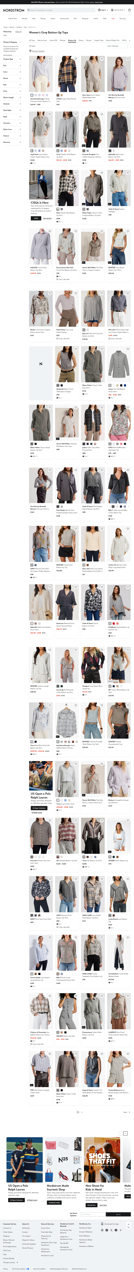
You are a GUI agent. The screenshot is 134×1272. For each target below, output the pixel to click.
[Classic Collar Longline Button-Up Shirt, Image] (93, 188)
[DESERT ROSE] (121, 444)
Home (95, 19)
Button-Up (72, 40)
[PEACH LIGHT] (62, 95)
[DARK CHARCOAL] (84, 444)
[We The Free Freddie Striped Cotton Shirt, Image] (67, 485)
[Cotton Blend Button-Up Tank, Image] (119, 665)
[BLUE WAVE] (39, 857)
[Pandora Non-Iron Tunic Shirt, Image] (41, 836)
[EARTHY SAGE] (36, 95)
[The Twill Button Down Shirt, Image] (119, 364)
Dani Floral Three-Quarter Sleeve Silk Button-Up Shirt (117, 1034)
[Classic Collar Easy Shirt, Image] (93, 364)
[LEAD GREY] (110, 151)
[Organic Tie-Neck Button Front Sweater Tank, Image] (93, 1069)
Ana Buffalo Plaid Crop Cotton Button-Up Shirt (39, 1034)
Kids (75, 19)
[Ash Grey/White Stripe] (110, 857)
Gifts (105, 19)
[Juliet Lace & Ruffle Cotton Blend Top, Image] (119, 485)
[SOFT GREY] (32, 742)
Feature (6, 136)
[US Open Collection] (41, 775)
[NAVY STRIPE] (39, 151)
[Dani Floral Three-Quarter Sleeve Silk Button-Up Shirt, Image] (119, 1011)
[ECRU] (69, 800)
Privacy (5, 1269)
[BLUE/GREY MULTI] (36, 565)
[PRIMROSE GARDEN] (110, 444)
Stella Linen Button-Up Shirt (116, 155)
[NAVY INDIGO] (114, 686)
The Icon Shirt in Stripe (39, 509)
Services (123, 19)
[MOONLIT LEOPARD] (36, 915)
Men (34, 19)
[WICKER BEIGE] (36, 623)
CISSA (36, 218)
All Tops (32, 40)
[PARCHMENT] (77, 742)
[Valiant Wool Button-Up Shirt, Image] (93, 1011)
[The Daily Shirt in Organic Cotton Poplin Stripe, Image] (93, 246)
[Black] (121, 385)
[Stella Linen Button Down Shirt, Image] (41, 602)
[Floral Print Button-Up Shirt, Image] (67, 246)
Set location (7, 55)
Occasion (6, 123)
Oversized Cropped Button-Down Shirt (40, 330)
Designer (85, 19)
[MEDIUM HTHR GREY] (58, 385)
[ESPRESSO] (88, 857)
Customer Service (9, 1224)
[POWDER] (62, 857)
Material (6, 104)
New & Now (12, 19)
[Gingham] (110, 385)
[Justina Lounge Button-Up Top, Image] (41, 665)
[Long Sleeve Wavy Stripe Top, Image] (93, 665)
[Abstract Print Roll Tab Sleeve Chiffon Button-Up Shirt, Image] (41, 544)
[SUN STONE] (65, 151)
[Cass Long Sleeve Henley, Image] (67, 309)
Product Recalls (8, 1258)
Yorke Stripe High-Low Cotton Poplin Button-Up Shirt (118, 332)
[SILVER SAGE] (39, 95)
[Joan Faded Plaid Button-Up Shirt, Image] (93, 894)
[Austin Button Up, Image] (119, 836)
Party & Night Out (112, 40)
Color (5, 72)
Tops (25, 27)
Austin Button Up (118, 860)
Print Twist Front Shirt (40, 919)
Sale (113, 19)
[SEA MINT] (62, 742)
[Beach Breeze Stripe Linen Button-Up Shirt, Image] (119, 1069)
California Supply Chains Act (59, 1269)
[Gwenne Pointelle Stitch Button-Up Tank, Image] (93, 721)
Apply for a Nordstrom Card (66, 1237)
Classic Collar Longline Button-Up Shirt (92, 214)
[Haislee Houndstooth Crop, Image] (119, 721)
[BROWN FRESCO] (117, 686)
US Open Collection (39, 808)
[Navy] (125, 385)
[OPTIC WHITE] (114, 444)
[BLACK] (88, 209)
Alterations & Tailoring (46, 1237)
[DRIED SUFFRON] (65, 742)
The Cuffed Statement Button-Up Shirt (91, 156)
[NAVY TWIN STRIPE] (88, 151)
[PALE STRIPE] (84, 209)
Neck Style (7, 110)
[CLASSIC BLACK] (65, 1032)
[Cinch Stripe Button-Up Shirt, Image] (41, 246)
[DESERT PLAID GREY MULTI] (58, 857)
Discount (6, 142)
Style (5, 116)
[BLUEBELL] (62, 151)
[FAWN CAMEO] (69, 742)
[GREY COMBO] (58, 507)
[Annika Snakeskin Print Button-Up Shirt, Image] (93, 953)
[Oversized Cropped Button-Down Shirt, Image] (41, 309)
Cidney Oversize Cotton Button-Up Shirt (40, 101)
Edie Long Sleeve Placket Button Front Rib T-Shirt (92, 571)
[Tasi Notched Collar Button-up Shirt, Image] (67, 665)
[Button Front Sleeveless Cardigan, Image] (67, 364)
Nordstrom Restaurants (45, 1250)
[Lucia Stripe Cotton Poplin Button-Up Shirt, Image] (41, 130)
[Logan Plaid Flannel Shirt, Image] (67, 74)
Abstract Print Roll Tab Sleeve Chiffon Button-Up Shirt (40, 571)
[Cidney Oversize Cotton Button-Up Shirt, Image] (41, 74)
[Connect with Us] (120, 1230)
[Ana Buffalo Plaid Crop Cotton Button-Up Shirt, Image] (41, 1011)
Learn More (103, 1205)
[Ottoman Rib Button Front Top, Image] (67, 423)
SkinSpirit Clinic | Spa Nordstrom (49, 1243)
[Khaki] (117, 385)
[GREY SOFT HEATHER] (110, 686)
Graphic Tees (98, 40)
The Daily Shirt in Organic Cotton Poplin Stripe (92, 270)
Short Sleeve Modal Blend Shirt (91, 96)
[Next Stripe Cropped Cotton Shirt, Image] (41, 1069)
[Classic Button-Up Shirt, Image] (93, 602)
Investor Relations (85, 1232)
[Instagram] (102, 1230)
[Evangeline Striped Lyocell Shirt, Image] (119, 779)
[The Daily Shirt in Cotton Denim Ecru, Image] (93, 779)
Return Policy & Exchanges (8, 1241)
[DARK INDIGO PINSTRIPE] (121, 507)
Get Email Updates (29, 1244)
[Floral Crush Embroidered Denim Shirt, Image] (67, 953)
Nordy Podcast (27, 1248)
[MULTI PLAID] (95, 444)
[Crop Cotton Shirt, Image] (67, 779)
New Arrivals (42, 40)
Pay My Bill (64, 1243)
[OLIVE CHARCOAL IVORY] (58, 209)
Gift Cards (7, 1250)
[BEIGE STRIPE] (43, 151)
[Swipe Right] (125, 1133)
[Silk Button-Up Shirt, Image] (93, 836)
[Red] (114, 623)
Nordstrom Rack (85, 1228)
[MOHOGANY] (73, 742)
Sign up (118, 1214)
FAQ (4, 1254)
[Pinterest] (107, 1230)
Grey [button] (5, 35)
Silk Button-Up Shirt (92, 860)
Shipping (6, 1236)
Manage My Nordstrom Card (66, 1248)
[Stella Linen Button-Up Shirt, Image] (119, 130)
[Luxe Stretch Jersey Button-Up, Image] (41, 953)
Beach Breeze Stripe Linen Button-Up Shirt (118, 1092)
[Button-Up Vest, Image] (67, 1011)
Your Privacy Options (18, 1269)
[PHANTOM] (58, 95)
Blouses (63, 40)
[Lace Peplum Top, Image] (119, 894)
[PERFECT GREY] (58, 974)
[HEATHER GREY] (58, 1032)
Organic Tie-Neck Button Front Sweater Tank (92, 1092)
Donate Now (92, 1205)
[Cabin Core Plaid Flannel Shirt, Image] (93, 423)
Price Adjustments (9, 1246)
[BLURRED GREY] (58, 742)
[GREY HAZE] (113, 507)
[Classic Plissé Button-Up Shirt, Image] (41, 423)
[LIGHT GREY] (58, 800)
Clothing (19, 27)
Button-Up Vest (65, 1036)
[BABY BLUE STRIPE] (36, 151)
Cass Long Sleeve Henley (64, 330)
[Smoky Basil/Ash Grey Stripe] (114, 857)
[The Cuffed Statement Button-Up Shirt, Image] (93, 130)
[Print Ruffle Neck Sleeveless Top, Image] (119, 423)
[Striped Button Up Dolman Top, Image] (119, 602)
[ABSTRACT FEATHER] (39, 915)
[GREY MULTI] (32, 565)
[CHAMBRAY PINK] (36, 857)
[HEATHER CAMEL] (62, 1032)
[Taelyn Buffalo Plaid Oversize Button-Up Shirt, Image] (67, 721)
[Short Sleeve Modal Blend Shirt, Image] (93, 74)
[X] (111, 1230)
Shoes (53, 19)
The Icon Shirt (116, 96)
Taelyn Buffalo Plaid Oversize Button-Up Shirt (65, 748)
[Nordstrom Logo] (13, 10)
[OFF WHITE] (91, 857)
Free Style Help (46, 1232)
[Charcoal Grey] (110, 623)
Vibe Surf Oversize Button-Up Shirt (92, 334)
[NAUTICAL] (88, 444)
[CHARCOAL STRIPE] (32, 151)
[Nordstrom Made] (63, 1159)
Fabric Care (7, 129)
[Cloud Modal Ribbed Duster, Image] (119, 953)
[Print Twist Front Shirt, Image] (41, 894)
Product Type (8, 59)
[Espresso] (36, 974)
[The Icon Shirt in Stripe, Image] (41, 485)
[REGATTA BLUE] (125, 507)
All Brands (26, 1228)
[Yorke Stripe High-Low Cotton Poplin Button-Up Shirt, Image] (119, 309)
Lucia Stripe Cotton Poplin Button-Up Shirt (39, 156)
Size (4, 65)
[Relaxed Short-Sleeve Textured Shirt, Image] (67, 602)
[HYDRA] (65, 800)
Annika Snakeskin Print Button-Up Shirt (92, 976)
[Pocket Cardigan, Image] (119, 188)
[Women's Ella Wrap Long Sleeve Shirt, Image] (119, 544)
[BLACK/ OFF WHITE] (84, 330)
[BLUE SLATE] (95, 857)
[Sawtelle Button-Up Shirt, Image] (67, 836)
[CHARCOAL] (32, 857)
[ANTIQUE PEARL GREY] (32, 623)
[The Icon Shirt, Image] (119, 74)
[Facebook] (116, 1230)
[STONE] (91, 444)
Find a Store (45, 1228)
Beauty (43, 19)
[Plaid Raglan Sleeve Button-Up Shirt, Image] (93, 485)
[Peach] (117, 623)
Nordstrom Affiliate (86, 1246)
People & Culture (28, 1240)
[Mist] (32, 974)
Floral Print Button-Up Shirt (66, 268)
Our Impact (26, 1236)
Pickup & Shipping (10, 42)
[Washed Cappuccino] (88, 565)
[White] (114, 385)
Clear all (18, 32)
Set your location (38, 51)
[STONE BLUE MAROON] (62, 209)
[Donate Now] (102, 1159)
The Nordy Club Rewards (66, 1231)
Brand (5, 78)
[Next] (129, 40)
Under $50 (53, 40)
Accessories (64, 19)
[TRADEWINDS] (110, 915)
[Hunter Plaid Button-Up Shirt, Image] (67, 188)
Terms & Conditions (39, 1269)
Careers (25, 1232)
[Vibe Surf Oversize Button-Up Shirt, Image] (93, 309)
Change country (9, 1262)
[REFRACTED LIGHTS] (32, 915)
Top (128, 1227)
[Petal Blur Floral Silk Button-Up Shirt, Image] (41, 721)
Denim (81, 40)
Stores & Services (47, 1224)
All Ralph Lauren (37, 812)
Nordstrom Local (47, 1255)
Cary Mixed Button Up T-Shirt (116, 268)
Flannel (88, 40)
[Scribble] (58, 686)
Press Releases (84, 1236)
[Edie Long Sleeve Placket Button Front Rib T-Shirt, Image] (93, 544)
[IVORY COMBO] (62, 507)
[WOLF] (84, 857)
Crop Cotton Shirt (65, 804)
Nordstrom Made (54, 1203)
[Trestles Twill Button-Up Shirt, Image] (67, 130)
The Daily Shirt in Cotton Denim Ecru (92, 801)
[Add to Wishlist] (50, 59)
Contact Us (7, 1228)
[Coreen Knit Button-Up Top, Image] (67, 544)
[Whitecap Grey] (84, 565)
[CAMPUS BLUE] (47, 95)
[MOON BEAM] (32, 95)
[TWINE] (32, 444)
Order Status (8, 1232)
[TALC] (58, 151)
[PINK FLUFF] (43, 95)
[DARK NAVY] (62, 385)
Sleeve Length (8, 97)
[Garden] (62, 686)
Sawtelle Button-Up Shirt (66, 860)
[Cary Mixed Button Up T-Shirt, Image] (119, 246)
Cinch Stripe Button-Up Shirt (38, 268)
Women (24, 19)
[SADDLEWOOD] (117, 444)
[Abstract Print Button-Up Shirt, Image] (67, 894)
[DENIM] (62, 974)
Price (5, 91)
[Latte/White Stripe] (117, 857)
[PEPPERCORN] (114, 915)
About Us (25, 1224)
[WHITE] (69, 151)
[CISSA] (41, 184)
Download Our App (111, 1224)
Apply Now (99, 2)
